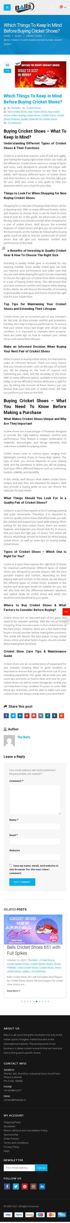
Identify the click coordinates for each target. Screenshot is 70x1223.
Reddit (61, 715)
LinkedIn (20, 715)
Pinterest (26, 715)
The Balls (16, 107)
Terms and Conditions (16, 1142)
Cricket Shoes (33, 107)
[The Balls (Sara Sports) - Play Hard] (25, 7)
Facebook (6, 715)
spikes (25, 971)
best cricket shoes (17, 111)
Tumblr (54, 715)
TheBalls (11, 967)
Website (14, 850)
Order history (11, 1138)
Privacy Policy (11, 1146)
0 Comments (14, 122)
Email (33, 715)
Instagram (33, 1186)
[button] (21, 1001)
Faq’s (7, 1151)
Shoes (57, 963)
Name (13, 819)
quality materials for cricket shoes (39, 119)
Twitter (13, 715)
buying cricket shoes (29, 115)
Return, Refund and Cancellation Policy (26, 1130)
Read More (12, 991)
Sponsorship (11, 1134)
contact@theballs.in (15, 1100)
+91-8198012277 (12, 1090)
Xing (47, 715)
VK (40, 715)
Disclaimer (9, 1126)
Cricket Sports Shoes (41, 963)
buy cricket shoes (37, 111)
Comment (16, 781)
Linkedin (42, 1186)
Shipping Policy (12, 1122)
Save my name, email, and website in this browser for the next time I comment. (33, 869)
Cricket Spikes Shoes (18, 963)
